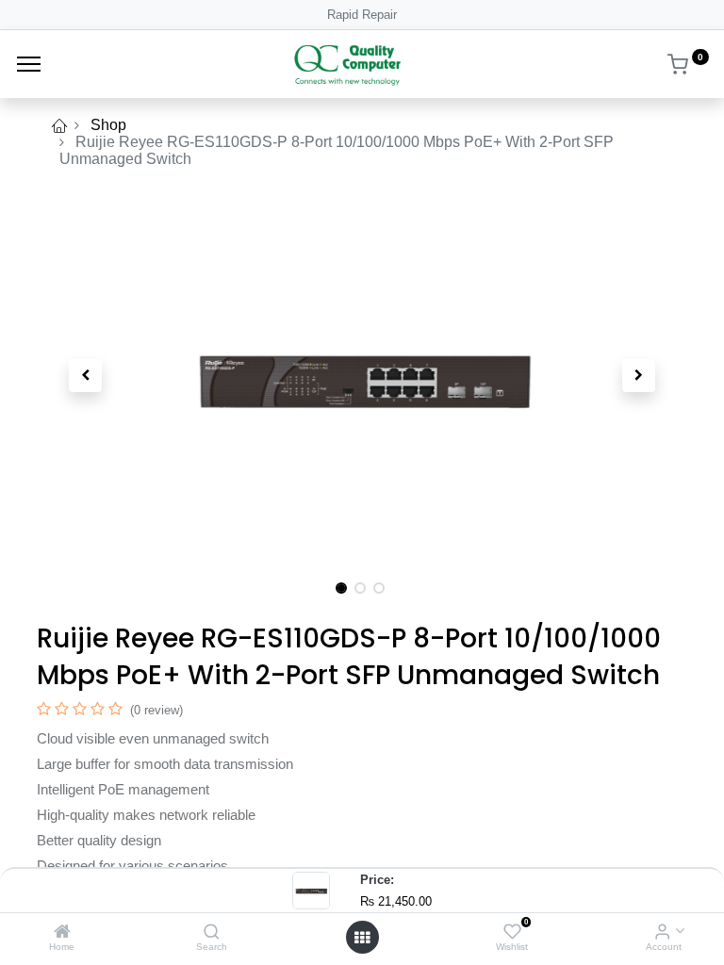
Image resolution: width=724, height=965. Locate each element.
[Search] (212, 932)
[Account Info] (662, 932)
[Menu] (28, 64)
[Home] (62, 932)
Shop (108, 125)
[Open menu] (362, 937)
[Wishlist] (512, 932)
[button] (86, 375)
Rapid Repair (362, 15)
